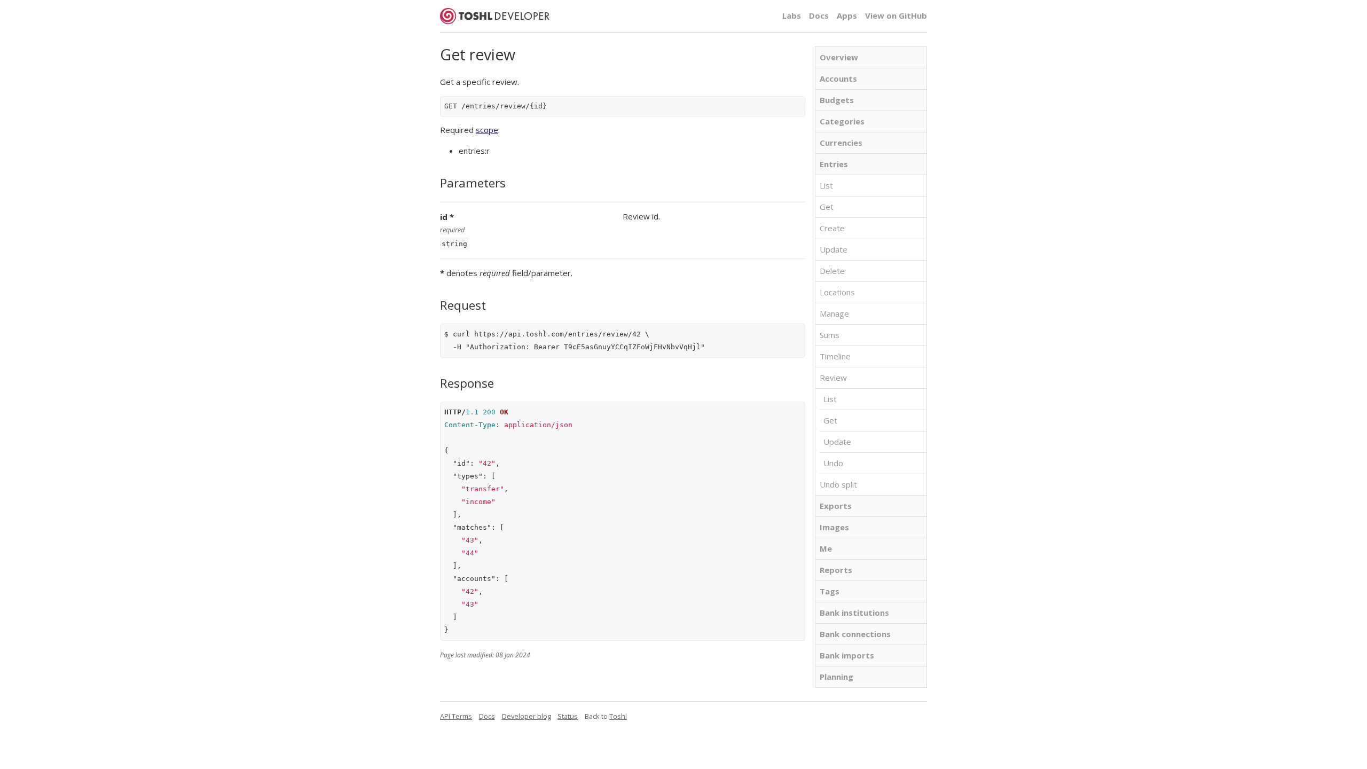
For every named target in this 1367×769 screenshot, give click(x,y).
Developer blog (526, 716)
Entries (834, 164)
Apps (847, 15)
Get (827, 206)
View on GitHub (896, 15)
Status (567, 716)
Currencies (841, 142)
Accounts (838, 78)
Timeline (835, 356)
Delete (832, 270)
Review (833, 377)
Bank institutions (854, 612)
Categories (842, 121)
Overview (839, 57)
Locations (837, 292)
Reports (836, 569)
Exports (836, 505)
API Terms (456, 716)
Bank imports (847, 655)
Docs (819, 15)
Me (826, 548)
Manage (834, 313)
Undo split (838, 484)
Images (834, 527)
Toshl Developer (494, 16)
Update (833, 249)
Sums (829, 334)
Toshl (618, 716)
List (826, 185)
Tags (829, 591)
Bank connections (855, 634)
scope (487, 129)
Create (832, 228)
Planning (836, 676)
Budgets (837, 100)
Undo (833, 463)
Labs (791, 15)
